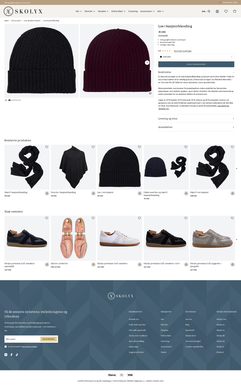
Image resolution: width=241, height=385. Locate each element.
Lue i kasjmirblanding (51, 20)
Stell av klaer (117, 11)
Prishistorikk (163, 35)
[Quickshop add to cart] (47, 193)
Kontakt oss (134, 319)
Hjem (6, 20)
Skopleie (102, 11)
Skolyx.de (221, 341)
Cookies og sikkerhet (194, 347)
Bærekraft (189, 330)
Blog (187, 325)
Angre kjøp (133, 347)
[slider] (41, 61)
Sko (77, 11)
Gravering (133, 11)
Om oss (188, 319)
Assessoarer (146, 11)
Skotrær (89, 11)
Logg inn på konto (136, 352)
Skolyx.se (221, 325)
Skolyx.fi (220, 352)
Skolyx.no (221, 330)
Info (159, 11)
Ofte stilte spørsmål (137, 330)
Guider (164, 352)
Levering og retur (168, 118)
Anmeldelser (165, 127)
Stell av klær (166, 336)
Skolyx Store (190, 336)
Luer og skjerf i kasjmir (32, 20)
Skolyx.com (221, 319)
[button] (196, 57)
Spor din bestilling (136, 341)
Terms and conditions (138, 336)
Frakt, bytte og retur (137, 325)
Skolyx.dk (221, 336)
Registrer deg (49, 339)
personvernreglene (29, 346)
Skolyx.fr (220, 347)
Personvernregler (193, 341)
